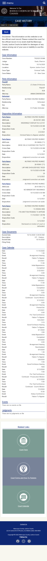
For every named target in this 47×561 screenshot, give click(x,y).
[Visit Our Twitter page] (29, 541)
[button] (4, 11)
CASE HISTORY (23, 21)
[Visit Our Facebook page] (18, 541)
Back (6, 32)
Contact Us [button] (23, 524)
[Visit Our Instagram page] (23, 541)
